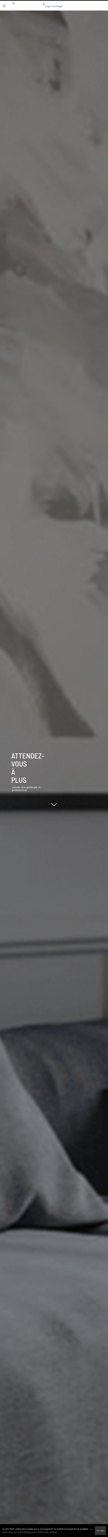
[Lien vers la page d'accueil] (54, 5)
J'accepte (100, 1530)
